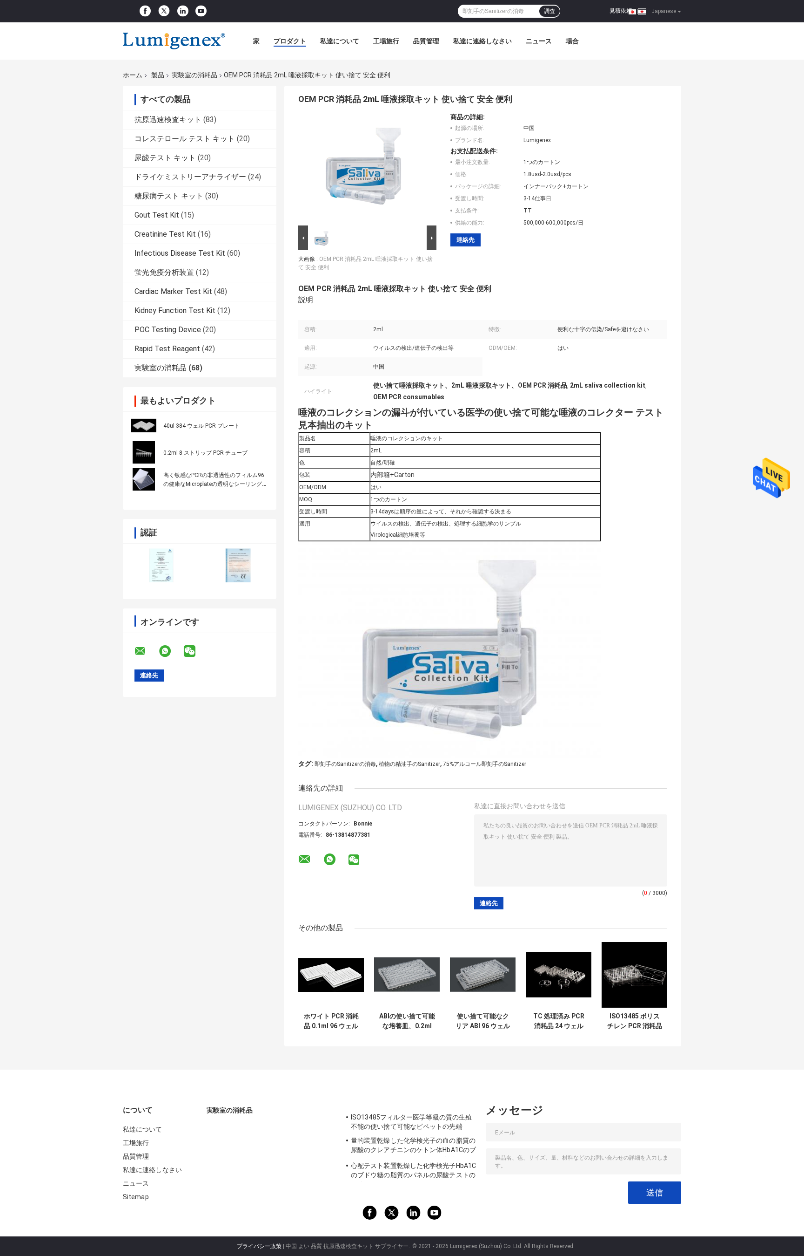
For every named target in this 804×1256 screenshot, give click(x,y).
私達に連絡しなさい (482, 41)
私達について (339, 41)
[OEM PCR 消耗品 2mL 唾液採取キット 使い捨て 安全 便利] (363, 168)
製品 (157, 75)
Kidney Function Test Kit (174, 310)
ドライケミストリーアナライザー (190, 176)
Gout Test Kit (156, 215)
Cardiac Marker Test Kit (173, 291)
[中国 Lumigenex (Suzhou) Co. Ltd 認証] (161, 565)
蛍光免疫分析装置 (164, 272)
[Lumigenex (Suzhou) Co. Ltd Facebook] (145, 11)
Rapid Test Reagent (167, 348)
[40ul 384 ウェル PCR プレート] (143, 425)
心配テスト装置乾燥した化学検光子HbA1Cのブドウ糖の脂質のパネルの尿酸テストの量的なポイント (413, 1171)
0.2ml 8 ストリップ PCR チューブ (205, 453)
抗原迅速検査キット (167, 119)
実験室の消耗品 (194, 75)
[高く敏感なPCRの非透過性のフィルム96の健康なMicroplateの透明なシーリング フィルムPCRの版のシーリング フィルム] (143, 479)
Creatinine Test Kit (165, 234)
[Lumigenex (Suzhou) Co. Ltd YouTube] (201, 11)
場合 (572, 41)
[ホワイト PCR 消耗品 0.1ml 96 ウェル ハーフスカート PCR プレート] (331, 975)
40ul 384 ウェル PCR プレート (201, 426)
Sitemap (136, 1197)
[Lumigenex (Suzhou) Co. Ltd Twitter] (164, 11)
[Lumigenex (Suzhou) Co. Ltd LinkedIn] (182, 11)
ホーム (132, 75)
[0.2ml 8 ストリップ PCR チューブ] (143, 452)
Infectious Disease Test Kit (179, 253)
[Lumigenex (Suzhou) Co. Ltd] (174, 41)
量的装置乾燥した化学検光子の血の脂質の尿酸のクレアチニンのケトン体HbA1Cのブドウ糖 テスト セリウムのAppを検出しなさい (413, 1146)
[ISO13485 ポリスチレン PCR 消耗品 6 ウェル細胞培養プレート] (634, 975)
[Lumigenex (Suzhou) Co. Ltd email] (146, 651)
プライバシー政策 (259, 1246)
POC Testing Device (167, 329)
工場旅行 (386, 41)
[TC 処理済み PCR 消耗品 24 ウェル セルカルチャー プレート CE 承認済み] (558, 975)
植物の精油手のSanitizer (409, 764)
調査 (549, 11)
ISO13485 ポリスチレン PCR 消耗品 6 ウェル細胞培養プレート (634, 1021)
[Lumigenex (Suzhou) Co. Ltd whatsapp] (170, 651)
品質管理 (426, 41)
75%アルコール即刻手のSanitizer (484, 764)
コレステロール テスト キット (184, 138)
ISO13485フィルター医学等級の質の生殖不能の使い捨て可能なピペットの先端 (411, 1121)
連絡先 (465, 239)
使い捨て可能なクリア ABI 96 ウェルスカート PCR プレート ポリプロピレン (483, 1021)
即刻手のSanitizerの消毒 (345, 764)
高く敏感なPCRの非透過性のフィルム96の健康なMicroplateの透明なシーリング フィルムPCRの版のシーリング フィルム (214, 484)
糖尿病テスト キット (168, 195)
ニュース (539, 41)
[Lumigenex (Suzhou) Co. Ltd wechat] (195, 651)
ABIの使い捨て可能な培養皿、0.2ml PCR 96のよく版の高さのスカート (407, 1021)
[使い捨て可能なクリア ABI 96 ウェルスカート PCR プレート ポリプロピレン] (483, 975)
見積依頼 (621, 10)
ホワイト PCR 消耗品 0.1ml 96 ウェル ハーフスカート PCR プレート (331, 1021)
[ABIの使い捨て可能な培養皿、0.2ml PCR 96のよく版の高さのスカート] (407, 975)
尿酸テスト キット (165, 157)
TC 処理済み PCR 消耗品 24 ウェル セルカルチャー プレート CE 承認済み (558, 1021)
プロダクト (290, 41)
